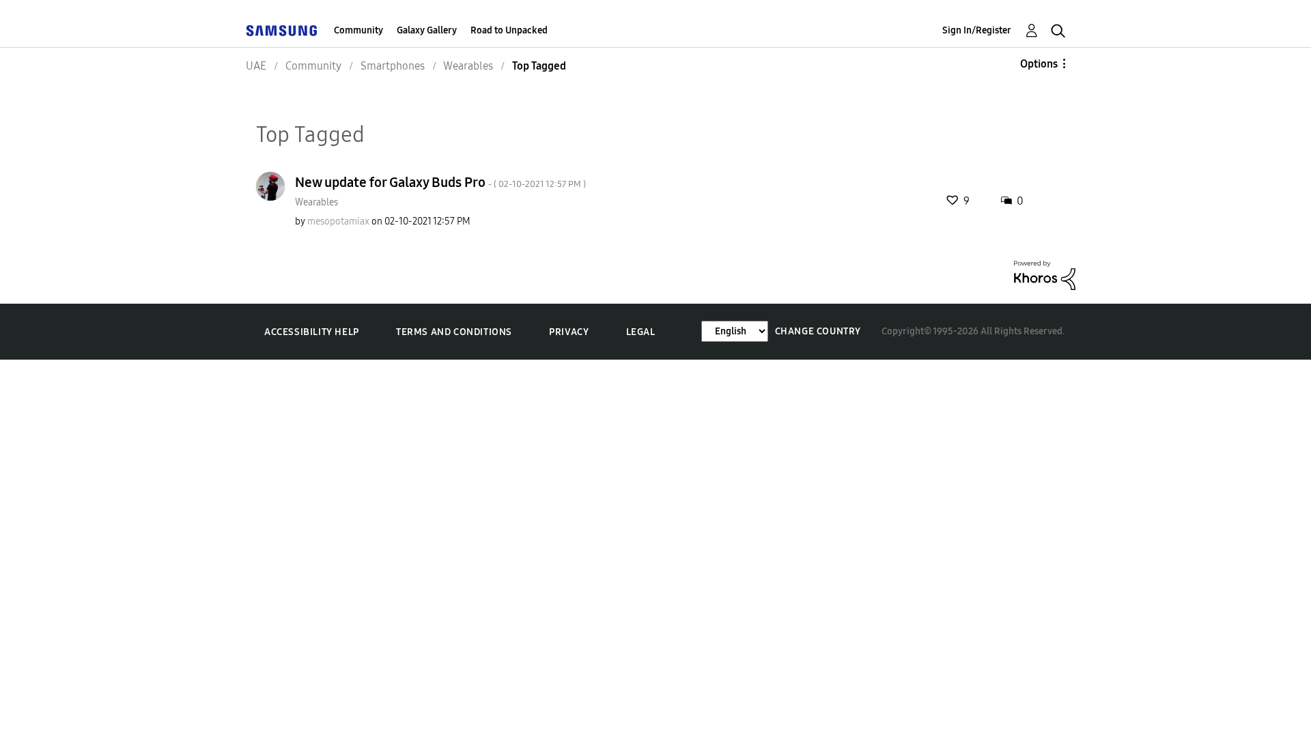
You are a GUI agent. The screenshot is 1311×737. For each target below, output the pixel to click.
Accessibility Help (311, 332)
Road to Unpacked (509, 30)
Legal (641, 332)
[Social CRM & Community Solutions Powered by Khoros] (1044, 274)
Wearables (316, 202)
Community (358, 30)
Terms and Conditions (454, 332)
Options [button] (1039, 63)
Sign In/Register (976, 30)
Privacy (569, 332)
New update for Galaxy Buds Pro (440, 182)
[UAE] (281, 30)
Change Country (818, 331)
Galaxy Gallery (427, 30)
